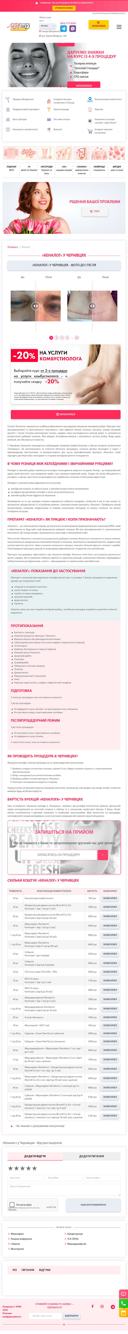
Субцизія (15, 1244)
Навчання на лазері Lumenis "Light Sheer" (106, 121)
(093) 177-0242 (68, 23)
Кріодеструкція (75, 1234)
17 (77, 338)
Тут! (96, 211)
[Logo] (20, 27)
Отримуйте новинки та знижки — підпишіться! (54, 1306)
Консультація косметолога (108, 99)
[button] (47, 86)
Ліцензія (99, 109)
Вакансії (58, 129)
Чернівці (44, 26)
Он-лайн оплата (62, 119)
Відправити (71, 1316)
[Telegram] (113, 1308)
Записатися (99, 26)
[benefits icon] (11, 153)
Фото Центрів (19, 119)
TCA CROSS (72, 1239)
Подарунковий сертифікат (26, 109)
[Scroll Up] (64, 1324)
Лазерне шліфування (21, 1239)
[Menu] (119, 27)
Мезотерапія (17, 1249)
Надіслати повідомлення (93, 1205)
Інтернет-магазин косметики (103, 131)
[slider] (36, 306)
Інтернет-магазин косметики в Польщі (64, 101)
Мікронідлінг (17, 1234)
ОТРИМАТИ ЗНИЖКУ (64, 8)
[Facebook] (93, 1307)
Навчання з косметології (25, 129)
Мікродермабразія (76, 1244)
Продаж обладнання (23, 99)
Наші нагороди (61, 109)
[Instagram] (102, 1307)
